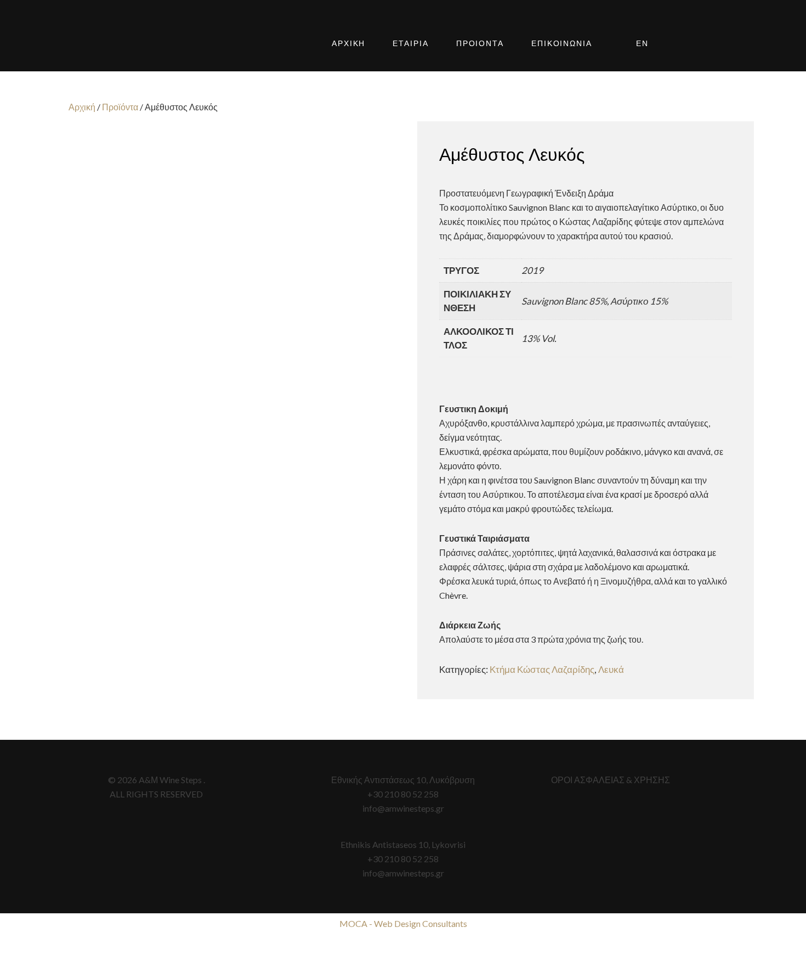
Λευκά (611, 669)
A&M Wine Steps (134, 44)
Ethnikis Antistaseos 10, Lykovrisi (403, 844)
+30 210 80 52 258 (403, 794)
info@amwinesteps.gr (403, 808)
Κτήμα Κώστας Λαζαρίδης (542, 669)
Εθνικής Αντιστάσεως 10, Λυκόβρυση (403, 779)
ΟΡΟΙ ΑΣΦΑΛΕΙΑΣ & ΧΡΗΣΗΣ (610, 779)
